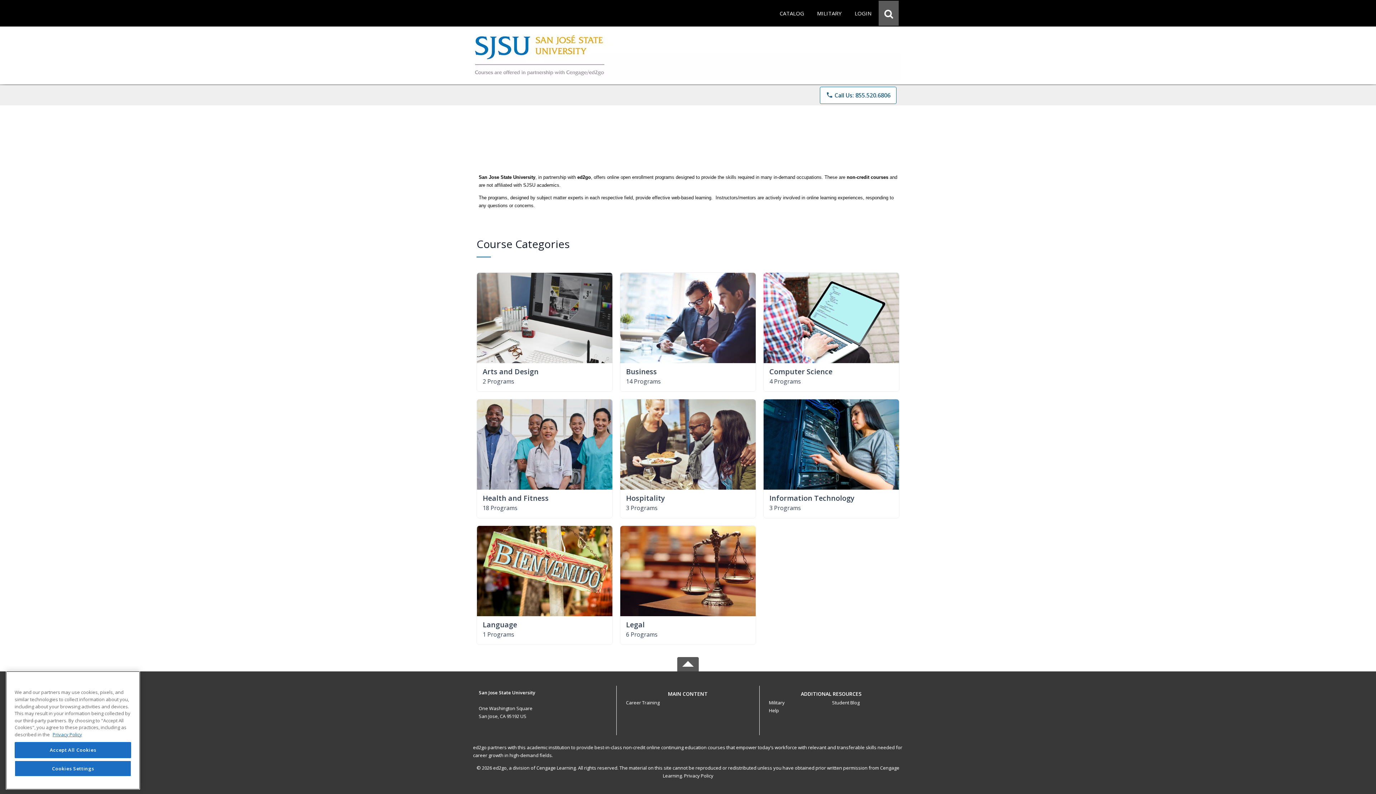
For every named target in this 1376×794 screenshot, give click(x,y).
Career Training (643, 702)
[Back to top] (688, 697)
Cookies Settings (73, 768)
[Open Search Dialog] (889, 13)
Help (774, 710)
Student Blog (846, 702)
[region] (73, 730)
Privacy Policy (698, 775)
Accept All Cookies (73, 750)
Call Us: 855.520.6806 (858, 95)
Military (777, 702)
